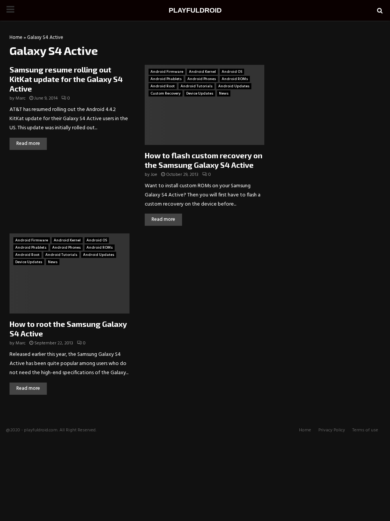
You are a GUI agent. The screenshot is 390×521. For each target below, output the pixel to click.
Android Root (162, 86)
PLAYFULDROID (195, 10)
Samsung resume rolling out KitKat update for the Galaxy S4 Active (66, 79)
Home (16, 38)
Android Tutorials (197, 86)
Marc (21, 98)
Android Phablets (166, 79)
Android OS (232, 72)
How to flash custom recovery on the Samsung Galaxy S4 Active (203, 160)
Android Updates (233, 86)
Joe (154, 174)
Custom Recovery (165, 93)
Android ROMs (235, 79)
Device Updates (199, 93)
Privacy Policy (331, 430)
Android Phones (201, 79)
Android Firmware (166, 72)
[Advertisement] (329, 83)
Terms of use (365, 430)
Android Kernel (202, 72)
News (224, 93)
